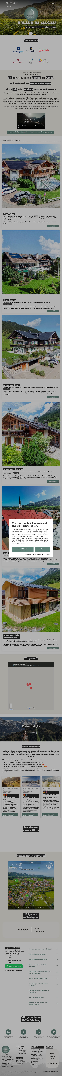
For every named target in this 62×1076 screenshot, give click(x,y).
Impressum (47, 554)
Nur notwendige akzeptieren (22, 549)
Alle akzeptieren (42, 549)
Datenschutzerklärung (38, 554)
